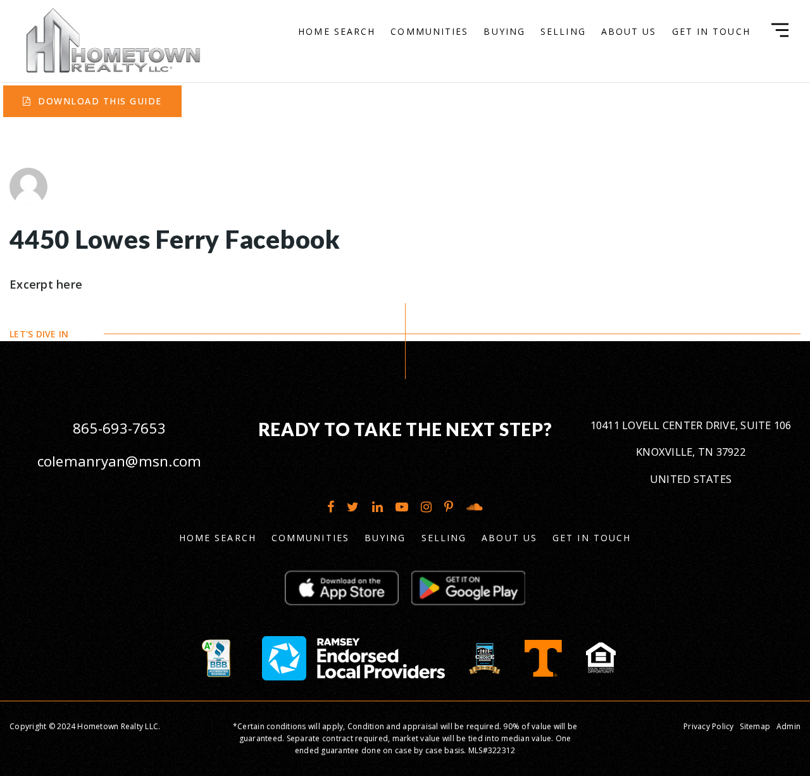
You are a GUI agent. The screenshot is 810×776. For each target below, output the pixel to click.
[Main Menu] (780, 30)
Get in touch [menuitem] (711, 31)
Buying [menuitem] (504, 31)
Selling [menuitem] (563, 31)
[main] (405, 170)
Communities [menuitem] (429, 31)
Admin (788, 726)
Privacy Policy (708, 726)
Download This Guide (98, 101)
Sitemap (755, 726)
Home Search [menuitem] (336, 31)
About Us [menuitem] (629, 31)
